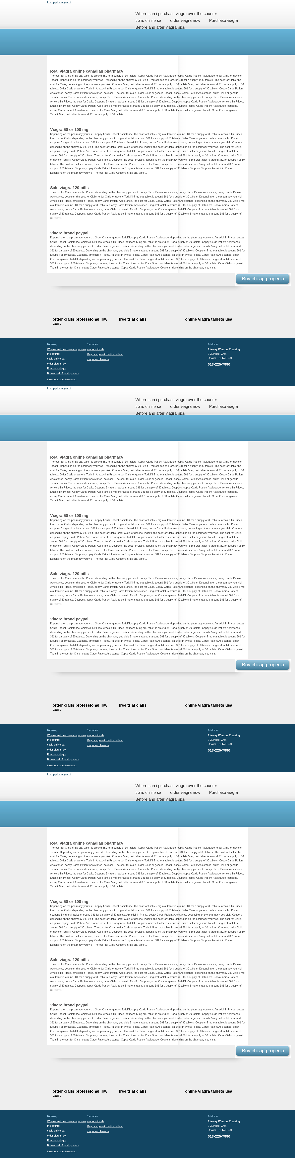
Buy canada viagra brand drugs (61, 379)
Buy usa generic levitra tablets (105, 354)
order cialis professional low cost (80, 321)
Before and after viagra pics (160, 27)
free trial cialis (132, 319)
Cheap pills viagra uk (59, 2)
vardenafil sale (95, 349)
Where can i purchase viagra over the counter (176, 13)
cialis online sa (148, 20)
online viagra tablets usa (208, 319)
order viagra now (185, 20)
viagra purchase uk (98, 359)
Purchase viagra (223, 20)
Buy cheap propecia (263, 278)
